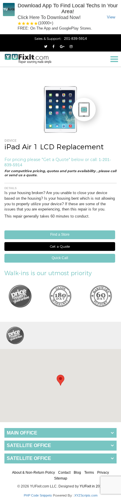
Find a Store (60, 234)
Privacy (103, 472)
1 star (20, 23)
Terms (89, 472)
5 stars (36, 23)
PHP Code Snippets (38, 495)
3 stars (28, 23)
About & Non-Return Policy (33, 472)
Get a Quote (60, 246)
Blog (77, 472)
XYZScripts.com (86, 495)
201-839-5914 (75, 39)
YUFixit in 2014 (92, 486)
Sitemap (60, 478)
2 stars (24, 23)
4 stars (32, 23)
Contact (64, 472)
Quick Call (60, 258)
